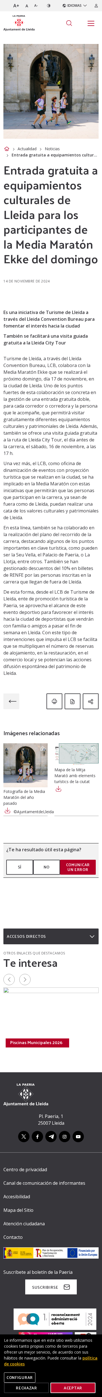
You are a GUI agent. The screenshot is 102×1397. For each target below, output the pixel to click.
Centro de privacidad (25, 1169)
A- (36, 5)
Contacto (13, 1237)
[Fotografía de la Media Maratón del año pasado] (25, 765)
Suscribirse (45, 1287)
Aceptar (73, 1387)
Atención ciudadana (24, 1224)
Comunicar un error (78, 867)
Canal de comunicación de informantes (44, 1183)
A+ (16, 6)
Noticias (52, 148)
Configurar (20, 1377)
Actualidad (27, 148)
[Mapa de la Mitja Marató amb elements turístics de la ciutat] (76, 754)
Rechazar (26, 1387)
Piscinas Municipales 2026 (36, 1042)
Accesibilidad (16, 1196)
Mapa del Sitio (18, 1210)
